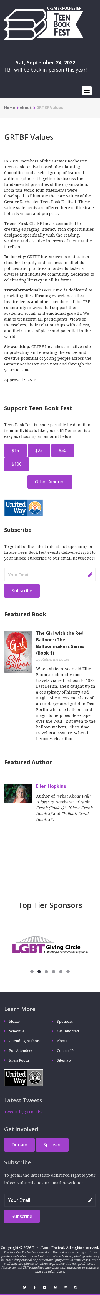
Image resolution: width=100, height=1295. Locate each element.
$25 (39, 450)
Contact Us (65, 1050)
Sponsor (52, 1145)
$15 (15, 450)
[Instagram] (75, 1287)
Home (9, 107)
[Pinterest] (65, 1287)
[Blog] (55, 1287)
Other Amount (50, 482)
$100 (17, 464)
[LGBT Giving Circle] (50, 945)
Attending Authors (24, 1041)
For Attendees (20, 1050)
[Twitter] (24, 1287)
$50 (62, 450)
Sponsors (65, 1021)
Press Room (19, 1060)
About (26, 107)
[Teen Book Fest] (43, 23)
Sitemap (64, 1060)
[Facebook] (34, 1287)
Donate (19, 1145)
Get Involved (68, 1031)
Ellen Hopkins (51, 786)
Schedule (16, 1031)
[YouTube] (44, 1287)
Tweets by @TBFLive (24, 1112)
